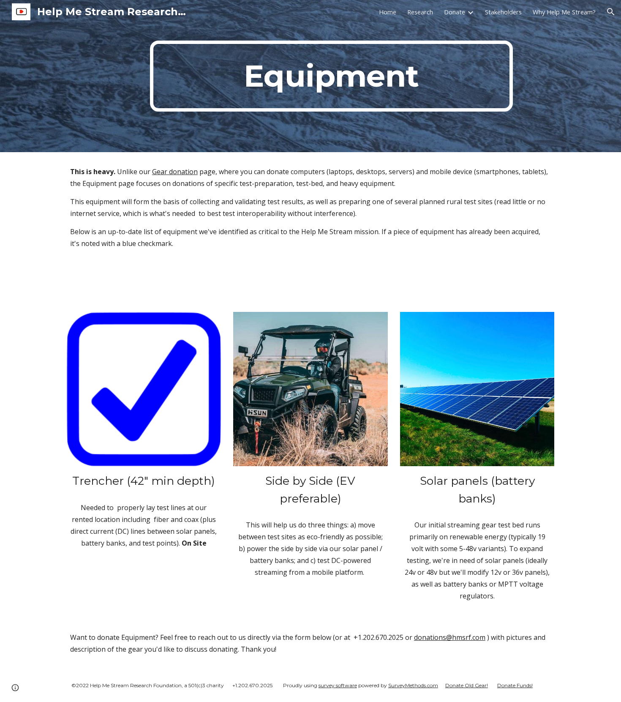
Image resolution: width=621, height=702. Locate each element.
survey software (338, 685)
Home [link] (387, 12)
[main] (331, 76)
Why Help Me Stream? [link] (564, 12)
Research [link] (420, 12)
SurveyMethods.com (413, 685)
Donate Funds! (515, 685)
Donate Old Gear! (466, 685)
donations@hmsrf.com (449, 637)
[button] (611, 12)
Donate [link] (454, 12)
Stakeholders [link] (503, 12)
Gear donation (175, 171)
